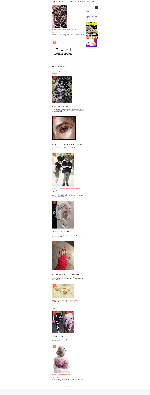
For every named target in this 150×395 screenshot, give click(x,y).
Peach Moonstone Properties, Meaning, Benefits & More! (65, 301)
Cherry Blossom (60, 374)
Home (71, 1)
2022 (55, 6)
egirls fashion (79, 188)
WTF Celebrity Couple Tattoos (73, 29)
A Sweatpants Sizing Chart (58, 336)
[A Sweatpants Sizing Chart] (68, 322)
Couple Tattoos (67, 29)
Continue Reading (54, 37)
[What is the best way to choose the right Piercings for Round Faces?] (68, 128)
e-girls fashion (64, 188)
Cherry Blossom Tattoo (65, 374)
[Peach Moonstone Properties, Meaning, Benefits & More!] (68, 291)
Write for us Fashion (90, 1)
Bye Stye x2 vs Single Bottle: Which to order (91, 15)
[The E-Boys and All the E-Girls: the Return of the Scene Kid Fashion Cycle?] (68, 170)
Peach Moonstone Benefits (60, 300)
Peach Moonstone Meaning (68, 300)
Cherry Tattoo (71, 374)
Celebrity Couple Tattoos (61, 29)
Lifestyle (74, 1)
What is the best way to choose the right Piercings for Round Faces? (67, 144)
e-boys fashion (60, 188)
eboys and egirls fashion (69, 188)
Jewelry (81, 1)
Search (86, 5)
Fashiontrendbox (57, 1)
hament (55, 32)
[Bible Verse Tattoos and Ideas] (68, 52)
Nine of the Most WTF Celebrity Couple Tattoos (62, 30)
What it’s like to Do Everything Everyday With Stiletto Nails (65, 274)
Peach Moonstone (54, 300)
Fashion (78, 1)
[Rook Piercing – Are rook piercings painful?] (68, 215)
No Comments (58, 32)
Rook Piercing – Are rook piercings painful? (62, 231)
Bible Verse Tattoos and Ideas (59, 66)
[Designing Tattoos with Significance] (68, 89)
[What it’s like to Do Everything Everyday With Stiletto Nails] (68, 255)
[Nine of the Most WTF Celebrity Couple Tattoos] (68, 16)
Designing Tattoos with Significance (60, 106)
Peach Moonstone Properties (76, 300)
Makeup (85, 1)
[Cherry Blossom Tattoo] (68, 359)
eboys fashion (75, 188)
